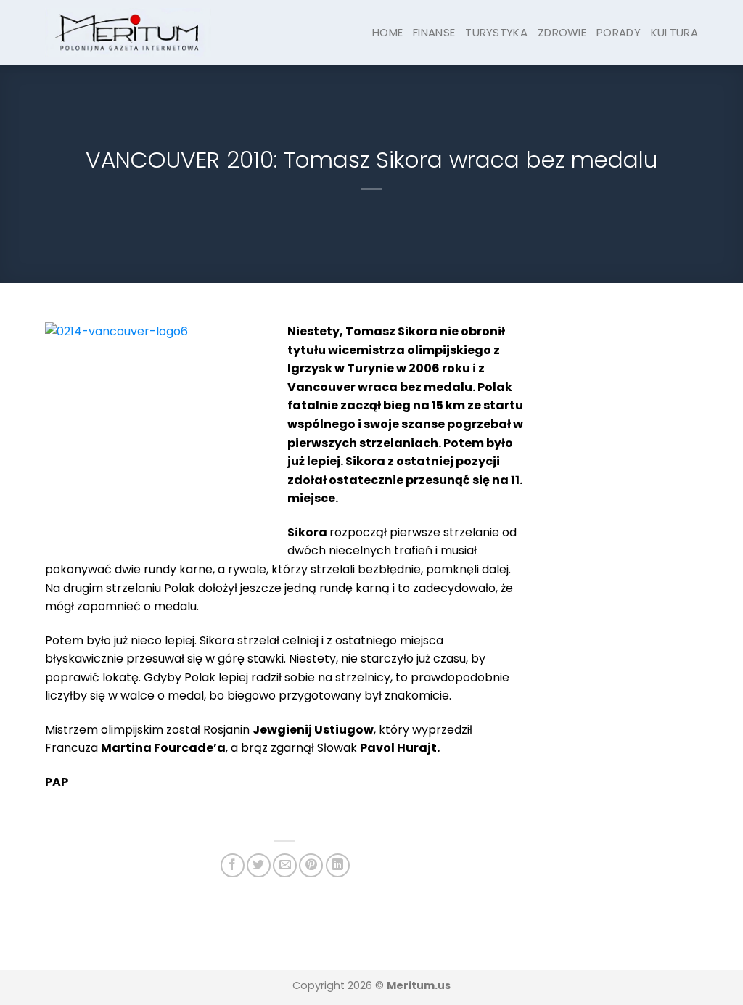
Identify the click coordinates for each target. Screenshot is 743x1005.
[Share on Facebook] (233, 865)
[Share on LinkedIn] (338, 865)
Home (387, 32)
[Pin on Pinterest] (311, 865)
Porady (618, 32)
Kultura (674, 32)
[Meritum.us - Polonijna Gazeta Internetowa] (128, 32)
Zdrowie (562, 32)
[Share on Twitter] (259, 865)
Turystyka (496, 32)
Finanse (434, 32)
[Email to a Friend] (285, 865)
